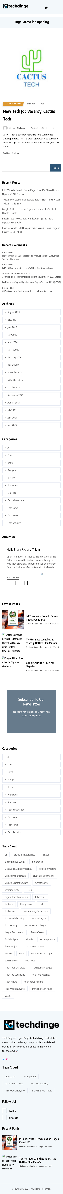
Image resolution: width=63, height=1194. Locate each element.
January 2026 (13, 364)
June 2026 (12, 327)
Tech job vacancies (15, 974)
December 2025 (15, 372)
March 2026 (13, 349)
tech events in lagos (41, 953)
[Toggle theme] (46, 7)
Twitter (12, 1111)
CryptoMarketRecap (15, 875)
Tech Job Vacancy (13, 104)
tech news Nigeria (33, 981)
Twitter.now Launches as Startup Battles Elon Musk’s (41, 641)
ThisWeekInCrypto (15, 988)
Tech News (12, 507)
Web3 (8, 995)
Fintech (9, 904)
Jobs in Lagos (39, 918)
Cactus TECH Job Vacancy (18, 868)
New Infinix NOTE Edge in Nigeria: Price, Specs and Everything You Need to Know (30, 257)
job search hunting (14, 918)
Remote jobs (12, 946)
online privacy (47, 939)
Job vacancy (11, 925)
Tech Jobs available (15, 967)
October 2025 (14, 387)
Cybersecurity (12, 889)
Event (10, 462)
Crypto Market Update (16, 882)
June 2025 (12, 417)
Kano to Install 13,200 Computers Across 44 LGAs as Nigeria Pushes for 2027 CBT (31, 230)
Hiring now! (26, 904)
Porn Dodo (7, 287)
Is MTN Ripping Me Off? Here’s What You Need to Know (27, 268)
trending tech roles (42, 988)
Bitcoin (46, 854)
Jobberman (10, 911)
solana (8, 953)
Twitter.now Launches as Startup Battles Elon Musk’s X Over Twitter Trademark (31, 201)
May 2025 (12, 425)
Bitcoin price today (15, 861)
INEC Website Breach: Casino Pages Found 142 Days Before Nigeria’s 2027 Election (30, 192)
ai (6, 854)
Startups (11, 492)
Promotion (12, 485)
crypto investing (47, 868)
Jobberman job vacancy (36, 911)
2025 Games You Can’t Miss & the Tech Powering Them (27, 291)
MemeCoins (37, 932)
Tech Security (14, 522)
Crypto (10, 455)
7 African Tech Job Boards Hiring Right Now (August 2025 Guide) (31, 276)
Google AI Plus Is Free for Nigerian (40, 664)
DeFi (29, 889)
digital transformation (16, 897)
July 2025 (11, 410)
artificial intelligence (24, 854)
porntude (6, 252)
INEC (42, 904)
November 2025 (15, 379)
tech (21, 953)
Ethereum (40, 897)
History (11, 477)
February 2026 (14, 357)
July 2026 (11, 319)
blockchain (38, 861)
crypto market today (43, 875)
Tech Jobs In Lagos (42, 967)
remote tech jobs (35, 946)
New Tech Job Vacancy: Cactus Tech (29, 115)
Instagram (13, 1117)
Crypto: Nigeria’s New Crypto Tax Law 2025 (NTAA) (37, 282)
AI (8, 447)
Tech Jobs (30, 960)
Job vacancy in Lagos (35, 925)
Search (55, 168)
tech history (11, 960)
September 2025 (15, 395)
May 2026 (12, 334)
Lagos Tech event (14, 932)
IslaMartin (6, 282)
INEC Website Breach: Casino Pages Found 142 (42, 617)
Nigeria (29, 939)
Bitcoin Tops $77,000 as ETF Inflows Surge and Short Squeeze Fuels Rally (27, 220)
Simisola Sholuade (17, 128)
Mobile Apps (11, 939)
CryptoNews (41, 882)
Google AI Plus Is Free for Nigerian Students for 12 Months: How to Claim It (30, 211)
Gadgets (11, 470)
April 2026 (12, 342)
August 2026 (13, 312)
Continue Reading (11, 153)
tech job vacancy (41, 974)
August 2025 (13, 402)
